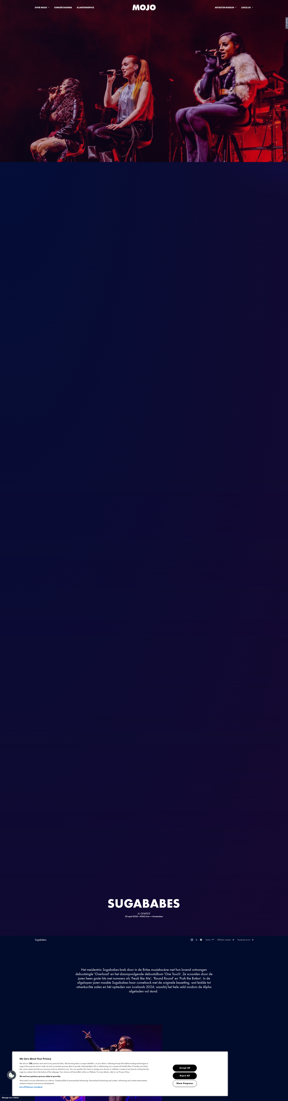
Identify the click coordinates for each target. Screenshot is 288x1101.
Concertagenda (63, 7)
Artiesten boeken (224, 7)
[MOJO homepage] (144, 8)
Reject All (185, 1075)
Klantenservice (85, 7)
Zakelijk (246, 7)
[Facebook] (201, 939)
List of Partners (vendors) (31, 1087)
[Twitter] (196, 940)
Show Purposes (184, 1083)
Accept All (184, 1068)
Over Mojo (41, 7)
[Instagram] (191, 939)
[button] (11, 1075)
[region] (120, 1073)
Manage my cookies (10, 1098)
